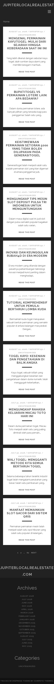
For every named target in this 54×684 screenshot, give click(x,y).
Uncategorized (27, 35)
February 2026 (27, 616)
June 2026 (27, 603)
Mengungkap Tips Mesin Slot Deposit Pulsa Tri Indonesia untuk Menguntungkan (27, 204)
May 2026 (27, 606)
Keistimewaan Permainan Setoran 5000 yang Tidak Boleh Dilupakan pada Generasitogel (27, 148)
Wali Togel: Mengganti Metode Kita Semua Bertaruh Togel (27, 463)
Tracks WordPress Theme (15, 681)
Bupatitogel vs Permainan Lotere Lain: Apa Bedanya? (27, 95)
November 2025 (27, 626)
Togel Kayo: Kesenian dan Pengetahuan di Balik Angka (27, 359)
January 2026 (27, 619)
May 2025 (27, 646)
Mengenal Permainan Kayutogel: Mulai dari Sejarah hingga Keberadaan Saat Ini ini (27, 43)
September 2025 (27, 633)
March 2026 (27, 613)
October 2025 (27, 629)
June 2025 (27, 643)
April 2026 (27, 609)
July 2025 (27, 639)
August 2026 (27, 596)
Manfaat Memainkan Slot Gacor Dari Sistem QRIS (27, 513)
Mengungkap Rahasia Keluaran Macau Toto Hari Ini (27, 413)
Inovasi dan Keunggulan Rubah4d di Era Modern (27, 254)
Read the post (27, 72)
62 (28, 553)
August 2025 (27, 636)
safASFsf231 (36, 32)
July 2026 (27, 599)
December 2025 (27, 623)
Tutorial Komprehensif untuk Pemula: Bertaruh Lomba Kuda (27, 306)
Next (34, 553)
